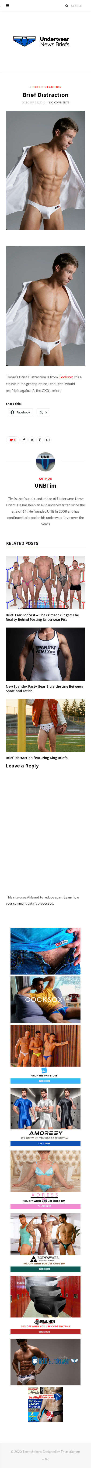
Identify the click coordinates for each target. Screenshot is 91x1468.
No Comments (59, 102)
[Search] (66, 5)
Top (46, 1459)
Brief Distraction (47, 87)
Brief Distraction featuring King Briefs (36, 758)
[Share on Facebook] (24, 439)
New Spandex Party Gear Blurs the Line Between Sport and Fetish (44, 688)
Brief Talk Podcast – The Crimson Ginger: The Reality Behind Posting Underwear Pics (42, 617)
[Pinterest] (39, 439)
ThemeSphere (70, 1451)
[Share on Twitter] (31, 439)
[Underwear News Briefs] (45, 41)
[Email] (47, 439)
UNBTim (45, 485)
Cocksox (66, 377)
